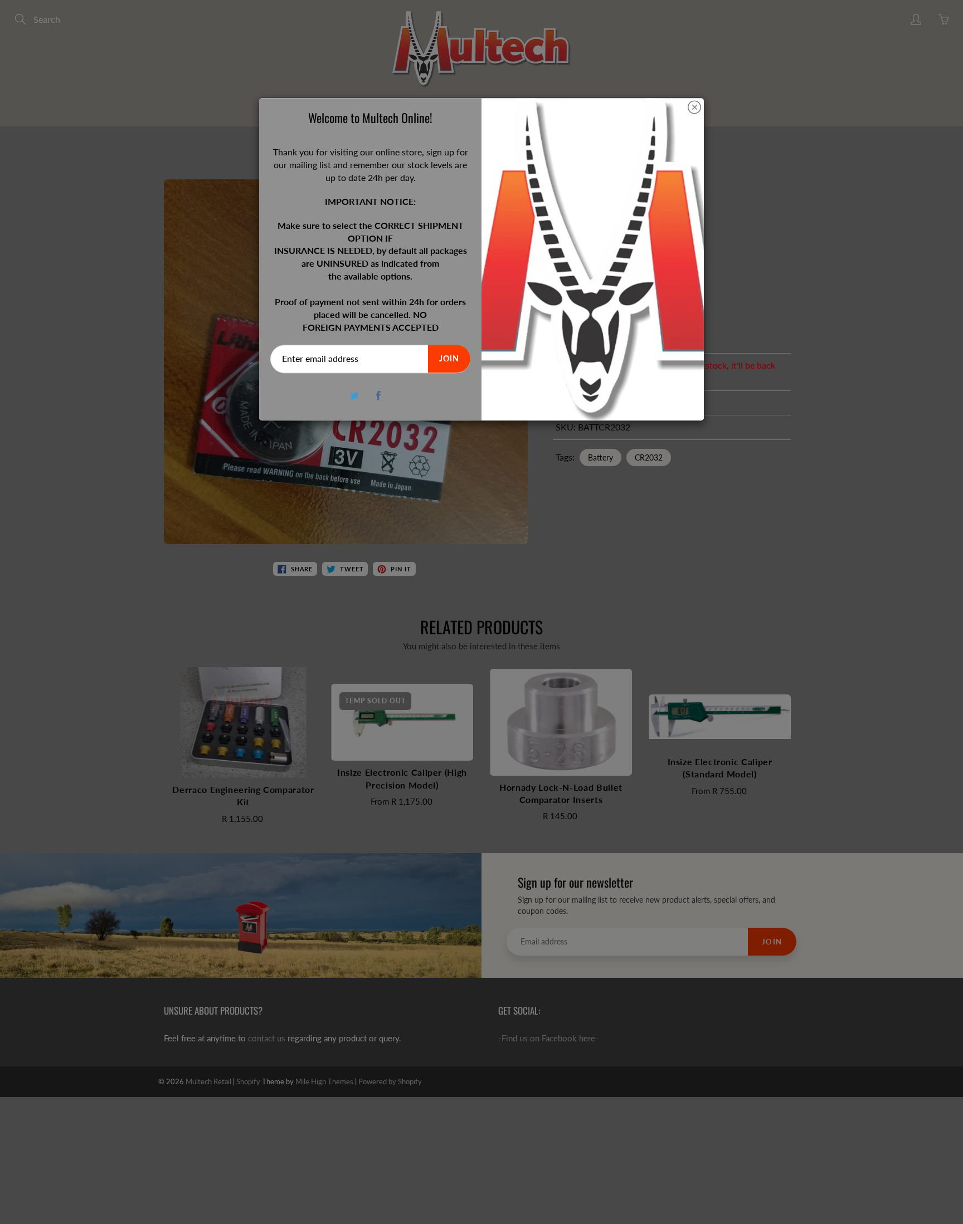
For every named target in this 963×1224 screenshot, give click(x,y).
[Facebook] (378, 395)
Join (449, 359)
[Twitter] (354, 395)
